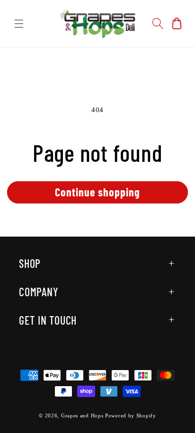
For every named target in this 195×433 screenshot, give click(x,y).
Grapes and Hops (83, 415)
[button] (19, 23)
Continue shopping (97, 192)
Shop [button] (30, 263)
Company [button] (38, 292)
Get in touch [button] (48, 320)
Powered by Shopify (130, 415)
